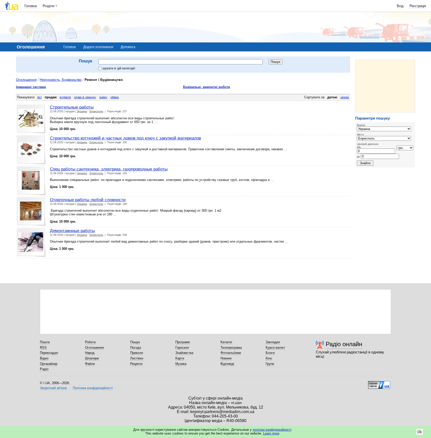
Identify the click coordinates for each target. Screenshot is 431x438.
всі (39, 97)
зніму (103, 97)
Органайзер (48, 364)
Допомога (128, 47)
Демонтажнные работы (72, 230)
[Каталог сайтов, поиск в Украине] (379, 383)
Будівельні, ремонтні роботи (206, 87)
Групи (270, 364)
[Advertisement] (385, 86)
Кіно (269, 358)
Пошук (135, 342)
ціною (344, 97)
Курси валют (275, 347)
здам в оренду (85, 97)
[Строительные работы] (31, 119)
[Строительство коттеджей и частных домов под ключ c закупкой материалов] (31, 150)
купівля (65, 97)
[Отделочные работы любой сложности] (31, 211)
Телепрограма (231, 347)
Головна (30, 6)
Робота (90, 342)
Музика (180, 364)
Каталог (226, 342)
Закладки (273, 342)
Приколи (136, 353)
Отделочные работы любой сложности (88, 199)
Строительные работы (72, 107)
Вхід (400, 6)
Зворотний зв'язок (53, 388)
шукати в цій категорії (119, 68)
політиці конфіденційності (272, 430)
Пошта (45, 342)
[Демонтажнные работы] (31, 242)
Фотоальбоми (230, 353)
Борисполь (96, 111)
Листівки (136, 358)
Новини (225, 358)
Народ (90, 353)
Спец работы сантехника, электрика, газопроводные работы (109, 168)
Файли (90, 364)
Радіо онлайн (344, 344)
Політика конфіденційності (93, 388)
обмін (114, 97)
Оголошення (26, 80)
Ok (420, 432)
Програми (182, 342)
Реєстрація (418, 6)
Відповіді (227, 364)
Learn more (271, 433)
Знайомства (184, 353)
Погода (135, 347)
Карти (179, 358)
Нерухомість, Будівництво (61, 80)
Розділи (48, 6)
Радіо (44, 369)
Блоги (270, 353)
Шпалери (92, 358)
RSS (43, 347)
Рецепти (136, 364)
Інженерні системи (31, 87)
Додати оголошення (98, 47)
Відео (44, 358)
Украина (82, 111)
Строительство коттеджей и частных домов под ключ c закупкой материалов (125, 138)
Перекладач (49, 353)
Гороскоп (182, 347)
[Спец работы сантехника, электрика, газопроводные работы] (31, 181)
